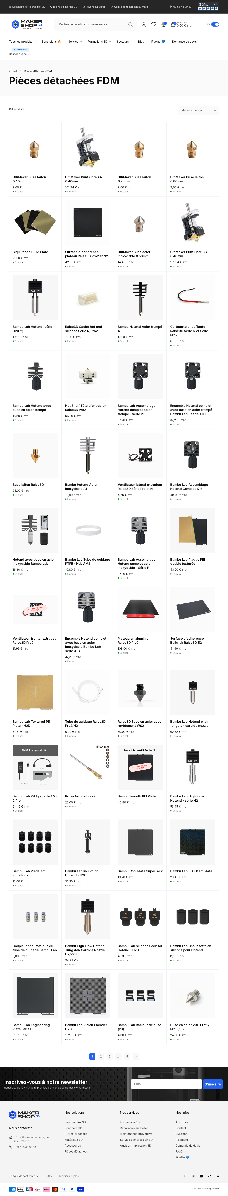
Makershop (206, 1188)
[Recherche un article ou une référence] (130, 24)
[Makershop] (24, 1118)
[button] (188, 24)
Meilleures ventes (192, 110)
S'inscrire (213, 1084)
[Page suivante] (136, 1056)
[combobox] (95, 24)
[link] (180, 7)
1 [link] (92, 1056)
